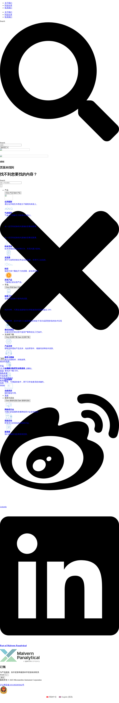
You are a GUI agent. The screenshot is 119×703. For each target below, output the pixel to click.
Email (2, 675)
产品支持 (3, 376)
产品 (2, 366)
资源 (2, 371)
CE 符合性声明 (6, 368)
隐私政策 (3, 373)
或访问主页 (4, 361)
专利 (2, 383)
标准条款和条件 (6, 378)
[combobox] (10, 183)
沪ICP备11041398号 (8, 682)
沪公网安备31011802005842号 (12, 685)
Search (2, 21)
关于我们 (8, 3)
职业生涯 (8, 5)
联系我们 (8, 8)
